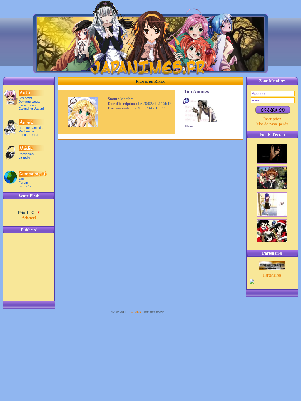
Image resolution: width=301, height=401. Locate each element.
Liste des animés (31, 127)
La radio (24, 157)
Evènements (27, 105)
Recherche (26, 131)
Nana (189, 126)
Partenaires (272, 275)
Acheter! (29, 217)
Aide (22, 179)
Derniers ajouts (29, 101)
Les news (25, 98)
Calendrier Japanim (32, 108)
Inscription (272, 119)
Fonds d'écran (29, 135)
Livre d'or (25, 186)
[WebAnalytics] (178, 312)
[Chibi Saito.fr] (272, 268)
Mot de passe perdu (272, 124)
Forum (23, 182)
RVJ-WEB (134, 312)
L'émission (26, 154)
